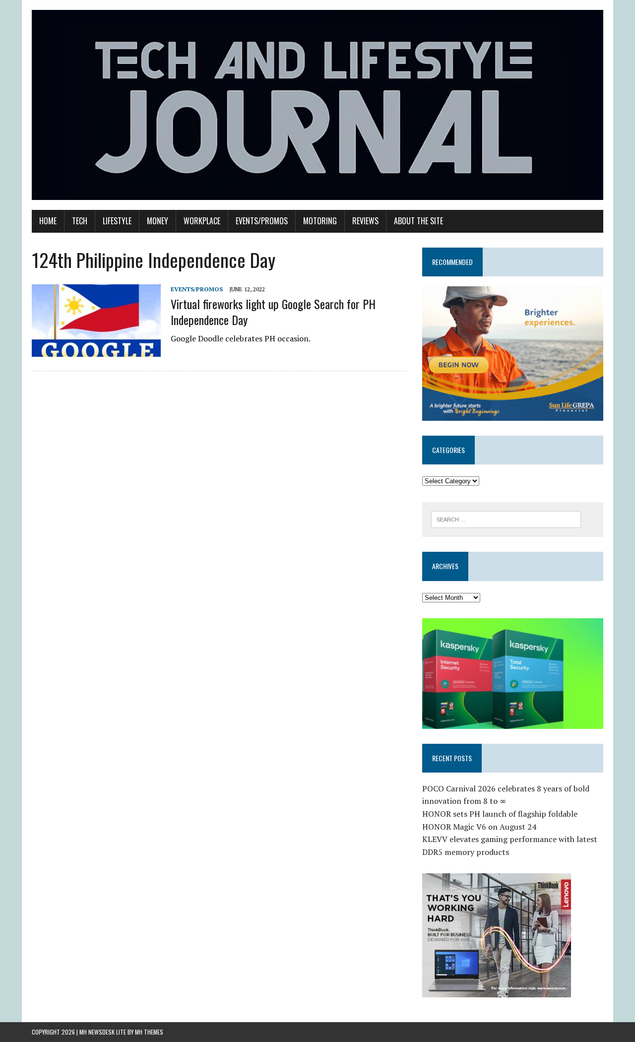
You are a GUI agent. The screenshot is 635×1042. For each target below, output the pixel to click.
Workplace (202, 221)
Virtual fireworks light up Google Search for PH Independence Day (273, 311)
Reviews (365, 221)
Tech (79, 221)
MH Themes (149, 1032)
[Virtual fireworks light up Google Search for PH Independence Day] (96, 350)
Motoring (320, 221)
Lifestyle (117, 221)
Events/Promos (262, 221)
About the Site (418, 221)
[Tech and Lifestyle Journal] (317, 105)
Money (157, 221)
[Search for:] (506, 518)
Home (48, 221)
